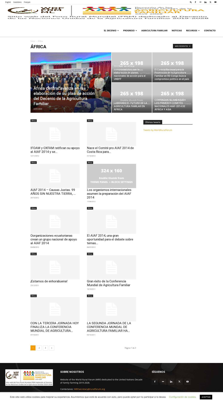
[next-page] (51, 347)
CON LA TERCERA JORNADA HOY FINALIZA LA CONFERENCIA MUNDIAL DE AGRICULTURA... (54, 327)
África (33, 121)
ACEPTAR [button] (206, 397)
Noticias (177, 30)
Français (27, 2)
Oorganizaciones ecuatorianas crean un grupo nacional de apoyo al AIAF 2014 (53, 239)
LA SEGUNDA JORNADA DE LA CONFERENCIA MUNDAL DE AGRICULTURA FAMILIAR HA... (109, 327)
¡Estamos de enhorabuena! (48, 281)
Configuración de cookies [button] (182, 396)
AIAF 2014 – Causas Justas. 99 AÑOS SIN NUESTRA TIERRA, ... (53, 191)
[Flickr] (200, 2)
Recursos (191, 30)
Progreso (129, 30)
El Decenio (110, 30)
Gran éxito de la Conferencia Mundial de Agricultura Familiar (108, 283)
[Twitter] (210, 2)
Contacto (210, 30)
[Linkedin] (205, 2)
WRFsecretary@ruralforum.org (89, 389)
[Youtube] (215, 2)
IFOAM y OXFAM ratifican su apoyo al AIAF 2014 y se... (55, 150)
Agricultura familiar (154, 30)
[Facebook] (195, 2)
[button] (191, 2)
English (8, 2)
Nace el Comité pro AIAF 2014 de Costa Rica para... (110, 150)
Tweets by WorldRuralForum (157, 130)
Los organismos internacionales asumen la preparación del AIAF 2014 (109, 193)
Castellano (17, 2)
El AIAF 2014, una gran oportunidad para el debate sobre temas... (110, 239)
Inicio (32, 41)
